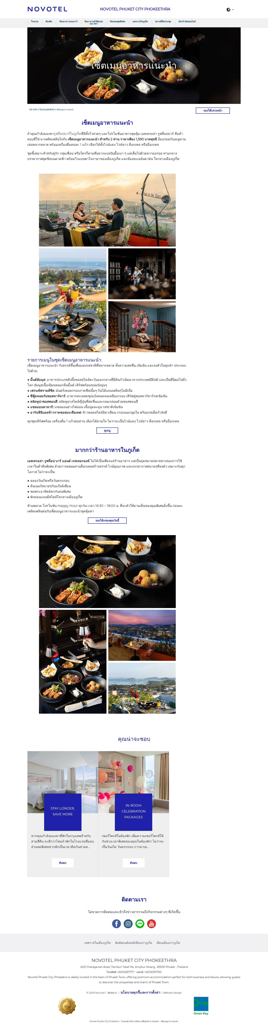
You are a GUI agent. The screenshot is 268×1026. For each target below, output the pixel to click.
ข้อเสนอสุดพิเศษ (117, 21)
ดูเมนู (107, 430)
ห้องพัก (49, 21)
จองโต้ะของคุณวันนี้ (107, 520)
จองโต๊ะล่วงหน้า (212, 110)
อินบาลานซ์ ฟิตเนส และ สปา (94, 22)
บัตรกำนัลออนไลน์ (187, 21)
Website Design (172, 992)
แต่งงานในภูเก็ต (140, 21)
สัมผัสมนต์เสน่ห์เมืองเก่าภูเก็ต (133, 943)
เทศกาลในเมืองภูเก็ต (97, 943)
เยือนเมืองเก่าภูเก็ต (168, 943)
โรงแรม (34, 21)
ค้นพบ (62, 863)
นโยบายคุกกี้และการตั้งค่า (140, 992)
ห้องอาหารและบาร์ (68, 21)
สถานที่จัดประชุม (163, 21)
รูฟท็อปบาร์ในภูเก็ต (67, 134)
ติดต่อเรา (112, 992)
